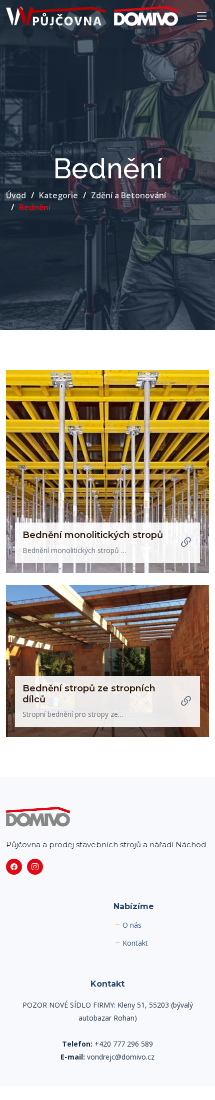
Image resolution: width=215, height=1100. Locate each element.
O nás (132, 925)
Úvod (16, 195)
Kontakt (135, 943)
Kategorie (58, 195)
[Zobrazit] (186, 543)
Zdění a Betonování (128, 195)
